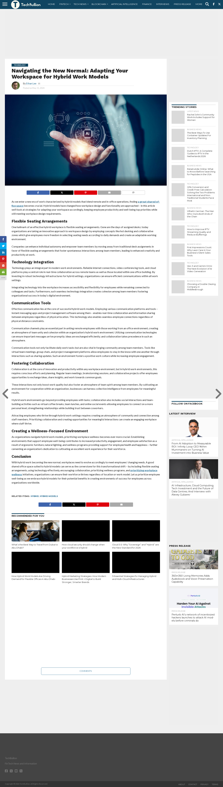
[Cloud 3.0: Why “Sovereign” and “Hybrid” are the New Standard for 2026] (136, 534)
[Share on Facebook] (38, 191)
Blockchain (99, 4)
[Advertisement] (111, 33)
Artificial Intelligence (124, 4)
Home (51, 4)
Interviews (162, 4)
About (181, 784)
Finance (147, 4)
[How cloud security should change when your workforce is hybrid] (86, 534)
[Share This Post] (61, 191)
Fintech (64, 4)
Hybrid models (49, 496)
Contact (192, 784)
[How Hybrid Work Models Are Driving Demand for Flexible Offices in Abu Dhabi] (35, 566)
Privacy (204, 784)
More (199, 4)
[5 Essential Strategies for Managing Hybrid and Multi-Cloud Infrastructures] (136, 566)
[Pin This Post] (85, 191)
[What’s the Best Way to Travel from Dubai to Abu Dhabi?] (35, 534)
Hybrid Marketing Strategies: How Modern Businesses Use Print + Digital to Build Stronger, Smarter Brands (84, 579)
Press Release (182, 4)
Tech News (80, 4)
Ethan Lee (31, 83)
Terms (215, 784)
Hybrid (35, 496)
